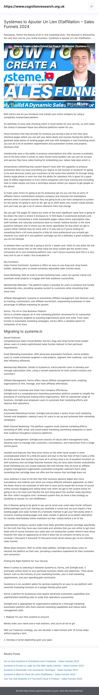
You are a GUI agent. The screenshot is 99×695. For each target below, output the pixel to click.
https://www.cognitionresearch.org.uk (34, 6)
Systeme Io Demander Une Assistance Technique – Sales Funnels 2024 (41, 670)
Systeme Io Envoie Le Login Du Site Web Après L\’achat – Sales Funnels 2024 (44, 665)
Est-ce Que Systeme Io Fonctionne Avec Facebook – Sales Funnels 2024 (41, 661)
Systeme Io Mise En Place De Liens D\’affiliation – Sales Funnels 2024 (39, 674)
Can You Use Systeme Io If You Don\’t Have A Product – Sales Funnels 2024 (43, 678)
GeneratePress (76, 691)
